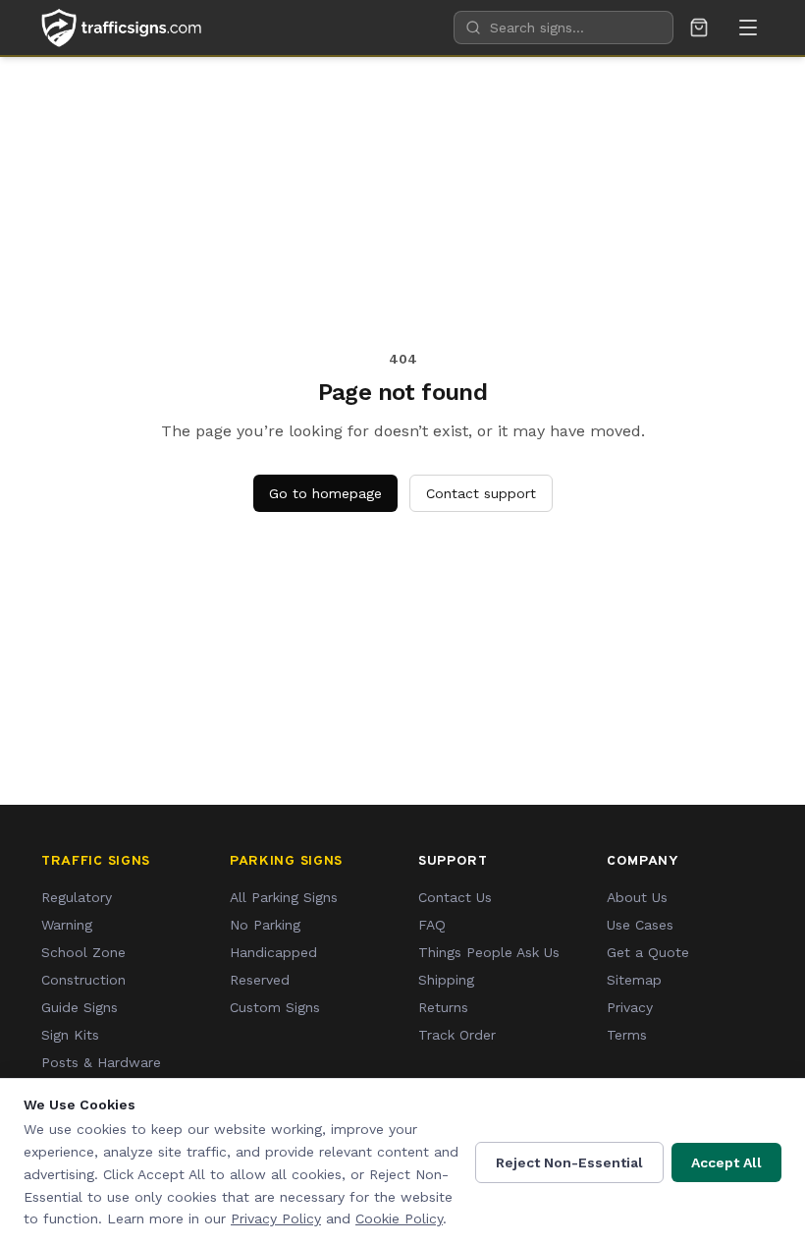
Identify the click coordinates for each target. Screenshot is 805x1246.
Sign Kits (70, 1035)
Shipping (446, 980)
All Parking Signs (284, 897)
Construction (83, 980)
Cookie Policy (399, 1218)
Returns (443, 1007)
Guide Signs (79, 1007)
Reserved (260, 980)
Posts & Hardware (101, 1062)
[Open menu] (748, 27)
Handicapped (273, 952)
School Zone (83, 952)
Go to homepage (325, 493)
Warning (66, 925)
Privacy (630, 1007)
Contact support (481, 493)
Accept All (726, 1162)
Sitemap (634, 980)
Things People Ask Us (489, 952)
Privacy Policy (276, 1218)
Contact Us (455, 897)
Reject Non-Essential (569, 1162)
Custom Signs (275, 1007)
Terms (627, 1035)
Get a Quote (648, 952)
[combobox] (563, 27)
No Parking (265, 925)
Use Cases (640, 925)
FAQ (432, 925)
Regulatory (76, 897)
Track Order (457, 1035)
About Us (637, 897)
